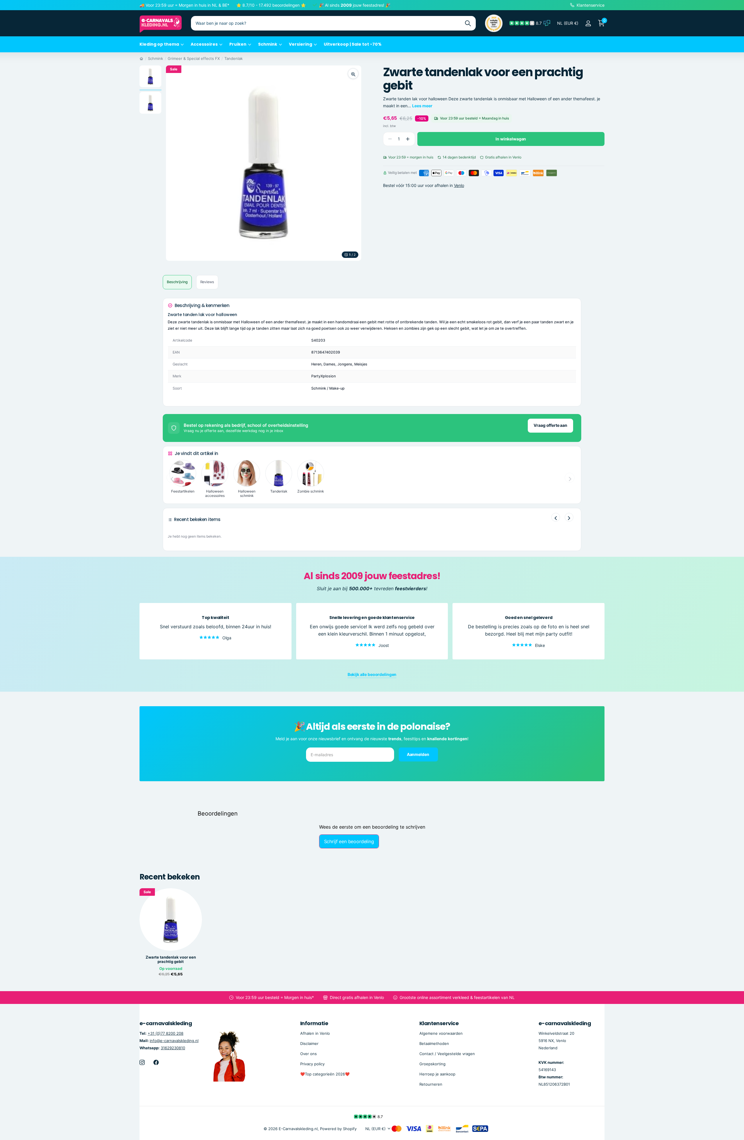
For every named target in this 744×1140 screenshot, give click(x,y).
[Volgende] (569, 517)
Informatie (314, 1023)
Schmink (267, 44)
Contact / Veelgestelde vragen (447, 1053)
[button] (408, 139)
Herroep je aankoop (437, 1074)
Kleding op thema (159, 44)
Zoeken (468, 23)
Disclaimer (309, 1043)
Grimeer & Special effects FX (194, 58)
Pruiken (237, 44)
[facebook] (156, 1062)
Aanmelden (418, 754)
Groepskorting (432, 1063)
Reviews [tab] (207, 282)
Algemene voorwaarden (441, 1033)
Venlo (459, 185)
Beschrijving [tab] (177, 282)
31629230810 (173, 1048)
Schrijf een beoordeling (349, 841)
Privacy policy (312, 1063)
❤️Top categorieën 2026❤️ (325, 1074)
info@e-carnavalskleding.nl (174, 1040)
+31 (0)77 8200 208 (165, 1033)
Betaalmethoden (434, 1043)
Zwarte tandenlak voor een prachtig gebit (171, 959)
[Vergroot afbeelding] (353, 73)
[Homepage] (141, 58)
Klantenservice (439, 1023)
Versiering (300, 44)
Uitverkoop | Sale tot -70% (353, 44)
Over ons (308, 1053)
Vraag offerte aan (550, 425)
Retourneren (430, 1084)
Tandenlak (233, 58)
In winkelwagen (511, 138)
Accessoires (204, 44)
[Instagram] (142, 1062)
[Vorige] (555, 517)
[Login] (588, 23)
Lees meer (422, 105)
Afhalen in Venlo (315, 1033)
